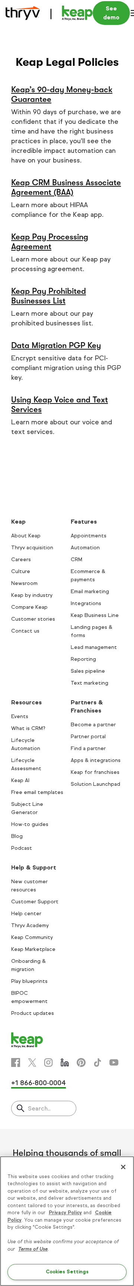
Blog (17, 836)
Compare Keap (29, 607)
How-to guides (29, 824)
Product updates (32, 1013)
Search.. (39, 1108)
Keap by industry (31, 595)
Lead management (94, 647)
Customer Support (34, 901)
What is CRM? (28, 728)
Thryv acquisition (32, 547)
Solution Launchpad (95, 784)
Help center (26, 913)
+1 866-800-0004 (38, 1083)
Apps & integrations (96, 760)
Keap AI (20, 780)
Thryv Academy (30, 925)
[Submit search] (20, 1109)
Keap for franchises (95, 772)
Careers (21, 559)
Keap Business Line (95, 615)
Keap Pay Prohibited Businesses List (48, 295)
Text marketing (89, 683)
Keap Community (32, 937)
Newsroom (24, 583)
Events (19, 716)
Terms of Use (33, 1249)
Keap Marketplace (33, 949)
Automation (85, 547)
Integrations (86, 603)
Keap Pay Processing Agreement (49, 241)
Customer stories (33, 619)
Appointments (88, 536)
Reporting (83, 659)
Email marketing (90, 591)
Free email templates (37, 792)
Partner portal (88, 736)
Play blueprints (29, 981)
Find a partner (88, 748)
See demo (111, 13)
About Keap (26, 536)
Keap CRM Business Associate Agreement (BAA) (66, 187)
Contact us (25, 631)
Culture (20, 571)
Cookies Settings (67, 1272)
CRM (76, 559)
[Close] (123, 1167)
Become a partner (93, 724)
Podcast (21, 848)
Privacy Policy (65, 1213)
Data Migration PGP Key (56, 345)
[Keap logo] (49, 13)
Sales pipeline (88, 671)
